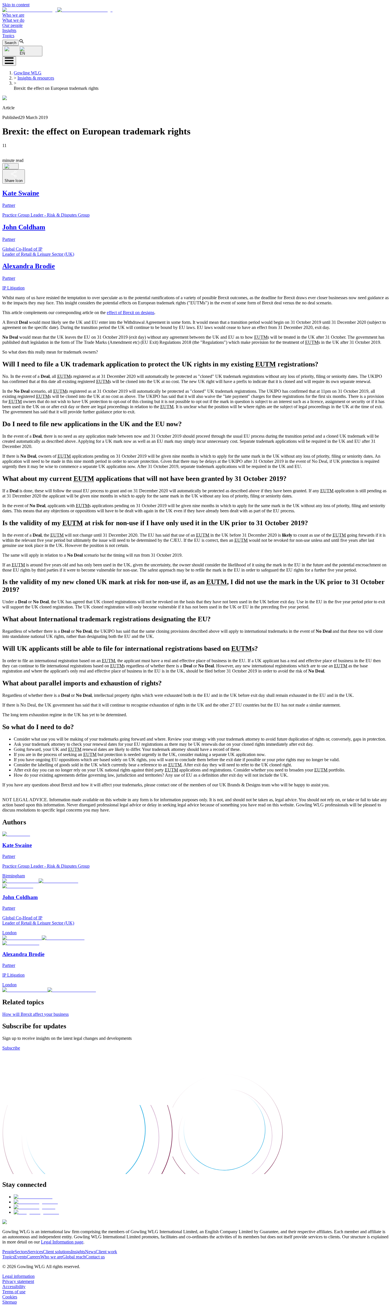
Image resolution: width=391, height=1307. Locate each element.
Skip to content (15, 4)
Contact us (95, 1256)
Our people (12, 25)
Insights (9, 30)
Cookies (9, 1296)
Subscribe (11, 1048)
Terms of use (13, 1291)
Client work (106, 1251)
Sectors (21, 1251)
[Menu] (9, 61)
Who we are (13, 15)
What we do (13, 20)
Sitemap (9, 1302)
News (90, 1251)
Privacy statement (18, 1281)
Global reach (74, 1256)
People (8, 1251)
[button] (57, 9)
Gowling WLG (28, 72)
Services (35, 1251)
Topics (8, 35)
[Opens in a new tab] (33, 1196)
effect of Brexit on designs (130, 312)
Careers (33, 1256)
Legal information (18, 1276)
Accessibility (13, 1286)
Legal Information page (62, 1241)
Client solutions (57, 1251)
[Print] (10, 166)
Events (20, 1256)
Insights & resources (35, 78)
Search (10, 43)
